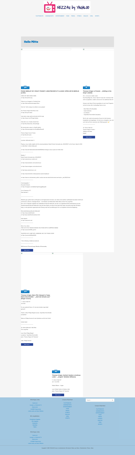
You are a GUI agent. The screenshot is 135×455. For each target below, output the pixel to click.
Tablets (35, 427)
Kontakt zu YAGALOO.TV (36, 405)
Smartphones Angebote (35, 419)
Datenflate (35, 425)
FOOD (67, 408)
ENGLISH (67, 414)
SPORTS (67, 418)
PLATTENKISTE (67, 403)
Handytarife (35, 423)
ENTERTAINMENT (67, 406)
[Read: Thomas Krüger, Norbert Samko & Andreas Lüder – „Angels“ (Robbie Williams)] (77, 311)
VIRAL (67, 416)
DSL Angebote (35, 421)
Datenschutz (35, 407)
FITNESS (67, 412)
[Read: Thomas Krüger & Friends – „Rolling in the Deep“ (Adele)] (108, 67)
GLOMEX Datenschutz (36, 409)
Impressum (35, 403)
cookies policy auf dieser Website (35, 411)
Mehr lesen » (27, 251)
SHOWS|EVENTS (67, 404)
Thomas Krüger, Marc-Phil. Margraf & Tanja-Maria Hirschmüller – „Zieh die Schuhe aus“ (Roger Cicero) (35, 296)
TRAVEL (67, 410)
